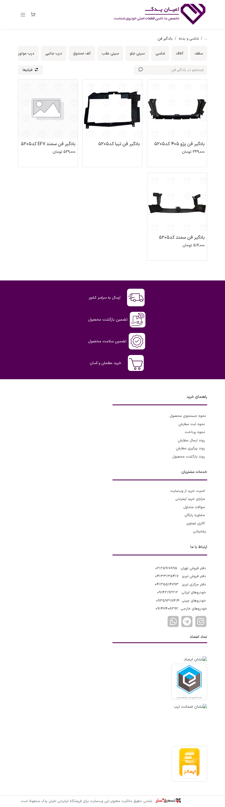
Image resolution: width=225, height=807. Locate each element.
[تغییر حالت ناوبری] (23, 14)
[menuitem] (198, 53)
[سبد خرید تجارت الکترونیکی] (33, 15)
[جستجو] (140, 70)
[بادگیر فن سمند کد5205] (177, 203)
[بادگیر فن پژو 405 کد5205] (177, 109)
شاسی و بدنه (189, 39)
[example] (186, 621)
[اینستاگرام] (200, 621)
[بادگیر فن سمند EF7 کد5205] (48, 109)
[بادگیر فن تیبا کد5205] (112, 109)
